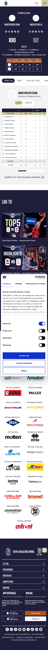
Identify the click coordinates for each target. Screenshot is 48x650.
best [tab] (19, 80)
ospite (28, 102)
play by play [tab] (33, 80)
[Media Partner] (13, 497)
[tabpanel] (24, 135)
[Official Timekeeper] (13, 467)
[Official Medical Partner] (13, 422)
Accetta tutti (24, 356)
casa (18, 102)
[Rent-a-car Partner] (13, 452)
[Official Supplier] (13, 482)
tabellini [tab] (8, 80)
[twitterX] (28, 629)
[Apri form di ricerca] (37, 3)
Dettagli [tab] (18, 284)
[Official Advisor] (24, 526)
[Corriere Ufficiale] (35, 482)
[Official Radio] (35, 511)
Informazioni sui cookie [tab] (35, 284)
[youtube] (24, 629)
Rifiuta (24, 371)
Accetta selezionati (24, 363)
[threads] (15, 629)
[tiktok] (32, 629)
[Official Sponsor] (13, 393)
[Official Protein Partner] (35, 378)
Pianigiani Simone (34, 96)
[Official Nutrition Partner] (35, 467)
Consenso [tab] (7, 284)
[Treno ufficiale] (35, 422)
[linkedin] (19, 629)
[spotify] (40, 629)
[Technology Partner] (35, 408)
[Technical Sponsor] (35, 437)
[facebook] (7, 629)
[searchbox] (24, 3)
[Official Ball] (13, 437)
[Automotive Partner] (13, 378)
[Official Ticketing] (35, 452)
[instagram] (11, 629)
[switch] (42, 331)
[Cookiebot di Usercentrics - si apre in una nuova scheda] (35, 277)
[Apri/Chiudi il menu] (44, 3)
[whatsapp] (36, 629)
